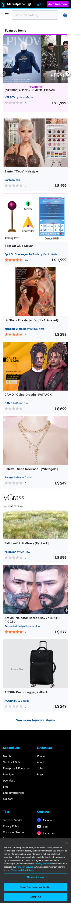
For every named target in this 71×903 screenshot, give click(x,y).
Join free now (58, 4)
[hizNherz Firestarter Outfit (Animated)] (35, 291)
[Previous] (3, 73)
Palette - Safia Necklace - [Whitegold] (31, 469)
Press (40, 774)
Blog (6, 786)
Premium (8, 774)
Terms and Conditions (22, 870)
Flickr (45, 826)
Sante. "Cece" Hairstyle (21, 171)
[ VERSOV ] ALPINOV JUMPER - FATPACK (30, 90)
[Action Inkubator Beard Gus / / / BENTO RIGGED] (35, 589)
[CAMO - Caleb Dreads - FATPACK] (35, 366)
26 (26, 260)
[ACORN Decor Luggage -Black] (35, 663)
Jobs (40, 768)
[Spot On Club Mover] (35, 217)
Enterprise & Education (16, 768)
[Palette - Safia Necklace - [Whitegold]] (35, 440)
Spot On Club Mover (19, 246)
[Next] (68, 73)
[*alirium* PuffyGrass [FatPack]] (35, 514)
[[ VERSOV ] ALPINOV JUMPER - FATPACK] (35, 59)
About (40, 762)
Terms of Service (12, 820)
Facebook (48, 820)
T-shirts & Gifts (11, 762)
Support (7, 798)
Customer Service (13, 832)
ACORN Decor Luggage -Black (26, 692)
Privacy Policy (11, 826)
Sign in (39, 4)
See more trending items (35, 720)
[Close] (66, 843)
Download (9, 780)
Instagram (48, 833)
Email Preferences (13, 792)
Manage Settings (35, 877)
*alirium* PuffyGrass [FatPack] (27, 543)
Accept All (35, 897)
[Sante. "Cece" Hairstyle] (35, 142)
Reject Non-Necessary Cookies (35, 887)
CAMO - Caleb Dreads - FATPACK (28, 394)
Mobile (7, 756)
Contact (41, 756)
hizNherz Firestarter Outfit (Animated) (31, 320)
